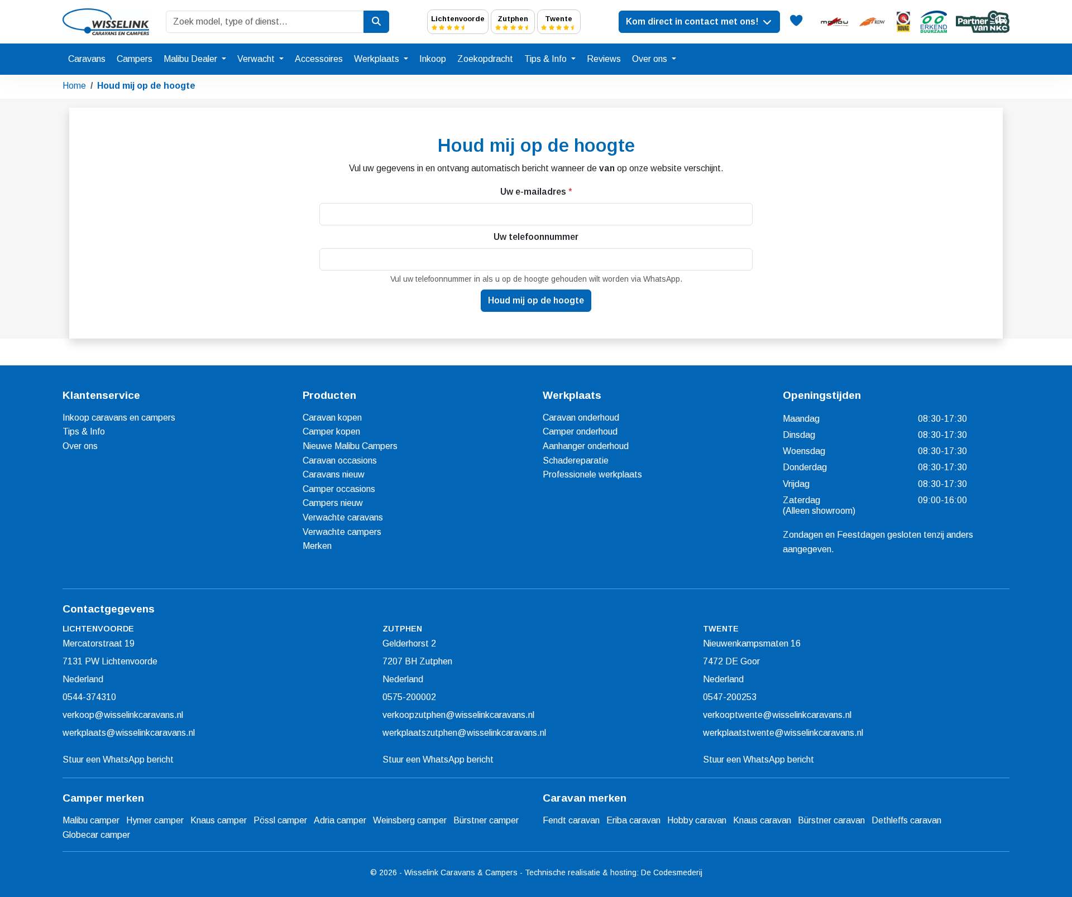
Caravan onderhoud (581, 417)
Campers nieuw (333, 503)
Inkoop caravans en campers (119, 417)
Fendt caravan (571, 820)
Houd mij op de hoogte (146, 85)
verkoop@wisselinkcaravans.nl (123, 715)
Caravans (87, 59)
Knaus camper (218, 820)
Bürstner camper (486, 820)
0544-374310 (89, 697)
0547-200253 (730, 697)
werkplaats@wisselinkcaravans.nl (129, 732)
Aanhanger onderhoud (586, 446)
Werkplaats (377, 59)
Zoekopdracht (485, 59)
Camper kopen (331, 431)
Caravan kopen (332, 417)
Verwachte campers (342, 532)
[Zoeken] (376, 22)
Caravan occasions (340, 460)
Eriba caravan (633, 820)
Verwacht (257, 59)
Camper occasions (339, 489)
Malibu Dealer (191, 59)
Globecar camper (96, 835)
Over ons (650, 59)
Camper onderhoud (580, 431)
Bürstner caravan (831, 820)
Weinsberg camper (410, 820)
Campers (134, 59)
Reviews (604, 59)
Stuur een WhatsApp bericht (118, 759)
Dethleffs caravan (906, 820)
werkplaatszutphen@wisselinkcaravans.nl (464, 732)
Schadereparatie (576, 460)
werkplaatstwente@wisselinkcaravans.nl (783, 732)
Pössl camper (280, 820)
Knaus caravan (762, 820)
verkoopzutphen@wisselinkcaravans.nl (458, 715)
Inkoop (432, 59)
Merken (317, 546)
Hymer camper (155, 820)
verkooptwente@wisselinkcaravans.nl (777, 715)
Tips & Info (546, 59)
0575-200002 (409, 697)
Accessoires (319, 59)
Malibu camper (91, 820)
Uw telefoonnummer (536, 237)
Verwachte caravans (343, 517)
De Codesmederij (671, 872)
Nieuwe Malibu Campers (350, 446)
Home (74, 85)
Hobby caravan (696, 820)
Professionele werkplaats (592, 474)
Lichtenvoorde (458, 19)
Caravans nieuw (334, 474)
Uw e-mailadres (536, 191)
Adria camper (340, 820)
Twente (558, 19)
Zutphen (512, 19)
